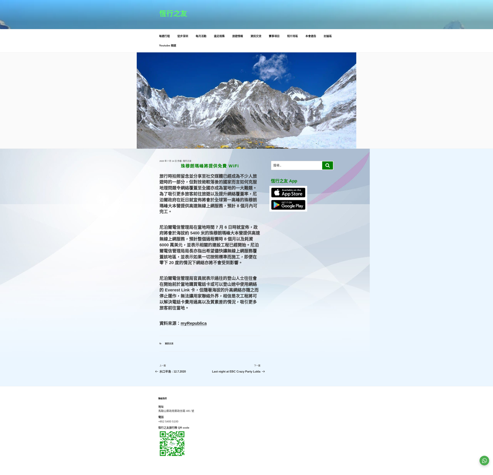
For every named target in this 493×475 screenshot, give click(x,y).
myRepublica (194, 323)
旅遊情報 (237, 36)
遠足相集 (219, 36)
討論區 (328, 36)
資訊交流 (256, 36)
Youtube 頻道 (167, 45)
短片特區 (292, 36)
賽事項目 (274, 36)
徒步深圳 (182, 36)
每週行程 (164, 36)
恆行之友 (173, 14)
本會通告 (310, 36)
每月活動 (201, 36)
